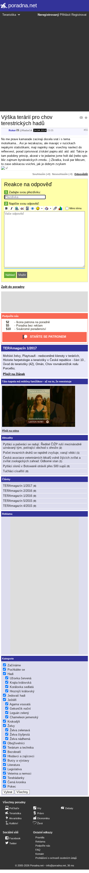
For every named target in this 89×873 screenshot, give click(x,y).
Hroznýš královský (22, 691)
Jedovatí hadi (16, 695)
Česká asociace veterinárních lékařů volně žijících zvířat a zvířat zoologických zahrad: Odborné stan (42, 459)
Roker (12, 130)
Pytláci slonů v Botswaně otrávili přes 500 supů (34, 466)
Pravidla (39, 837)
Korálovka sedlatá (22, 687)
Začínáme (14, 665)
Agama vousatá (20, 704)
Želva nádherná (20, 739)
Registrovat (78, 14)
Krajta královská (20, 682)
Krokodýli (14, 721)
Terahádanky (16, 778)
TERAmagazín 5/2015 (17, 500)
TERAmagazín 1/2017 (20, 348)
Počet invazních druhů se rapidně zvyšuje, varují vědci (39, 452)
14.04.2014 (40, 130)
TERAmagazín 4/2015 (17, 505)
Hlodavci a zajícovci (21, 756)
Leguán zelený (19, 713)
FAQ (37, 849)
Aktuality (7, 437)
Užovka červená (20, 678)
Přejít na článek (14, 374)
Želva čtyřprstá (20, 734)
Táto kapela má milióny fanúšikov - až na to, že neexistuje (36, 381)
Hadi (10, 674)
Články (6, 479)
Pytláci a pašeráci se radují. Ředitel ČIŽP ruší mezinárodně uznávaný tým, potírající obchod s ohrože (42, 446)
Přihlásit (65, 14)
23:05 (50, 130)
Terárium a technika (21, 747)
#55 (86, 130)
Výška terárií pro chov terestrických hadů (26, 120)
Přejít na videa (10, 430)
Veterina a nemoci (19, 773)
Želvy (11, 726)
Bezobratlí (14, 752)
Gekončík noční (20, 708)
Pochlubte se (16, 669)
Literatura (14, 765)
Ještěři (12, 700)
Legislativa (15, 769)
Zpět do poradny (12, 286)
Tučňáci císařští (13, 471)
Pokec (12, 786)
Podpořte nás (10, 316)
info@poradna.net (56, 865)
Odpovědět (81, 174)
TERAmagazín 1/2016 (17, 495)
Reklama (40, 841)
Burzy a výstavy (18, 760)
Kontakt (39, 853)
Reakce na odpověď (28, 184)
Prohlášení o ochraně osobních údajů (56, 858)
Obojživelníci (16, 743)
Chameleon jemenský (24, 717)
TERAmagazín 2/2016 (17, 490)
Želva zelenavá (20, 730)
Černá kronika (17, 782)
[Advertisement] (44, 63)
